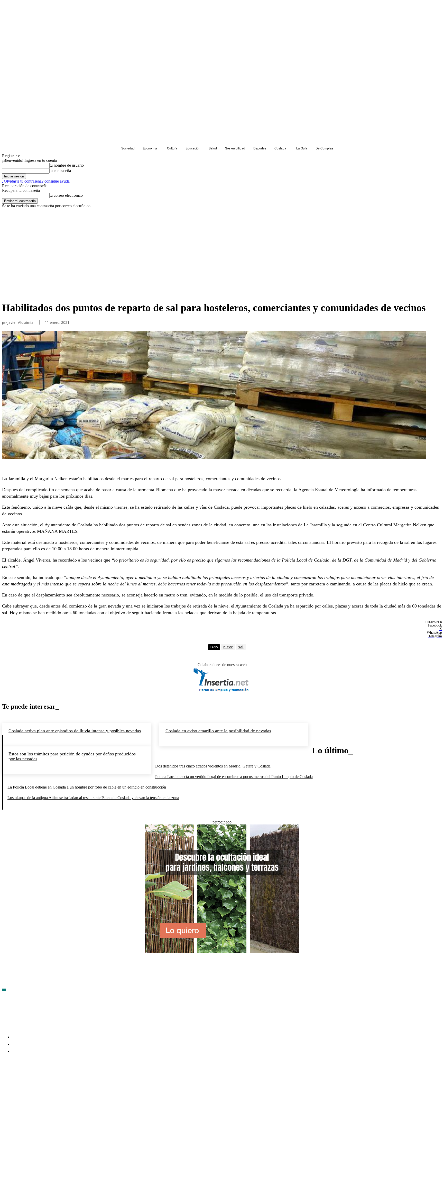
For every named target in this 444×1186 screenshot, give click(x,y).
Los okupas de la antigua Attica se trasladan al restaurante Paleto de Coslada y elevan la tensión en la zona (93, 797)
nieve (228, 646)
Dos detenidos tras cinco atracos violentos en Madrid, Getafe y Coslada (213, 766)
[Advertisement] (214, 261)
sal (241, 646)
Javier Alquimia (20, 322)
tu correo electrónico (66, 195)
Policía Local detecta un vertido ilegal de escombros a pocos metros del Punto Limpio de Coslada (234, 776)
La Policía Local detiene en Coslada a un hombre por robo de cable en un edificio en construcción (86, 787)
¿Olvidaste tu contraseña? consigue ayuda (36, 181)
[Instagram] (34, 1081)
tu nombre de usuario (67, 165)
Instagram (45, 1081)
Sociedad (10, 218)
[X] (61, 1081)
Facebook (18, 1081)
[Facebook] (6, 1081)
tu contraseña (60, 170)
